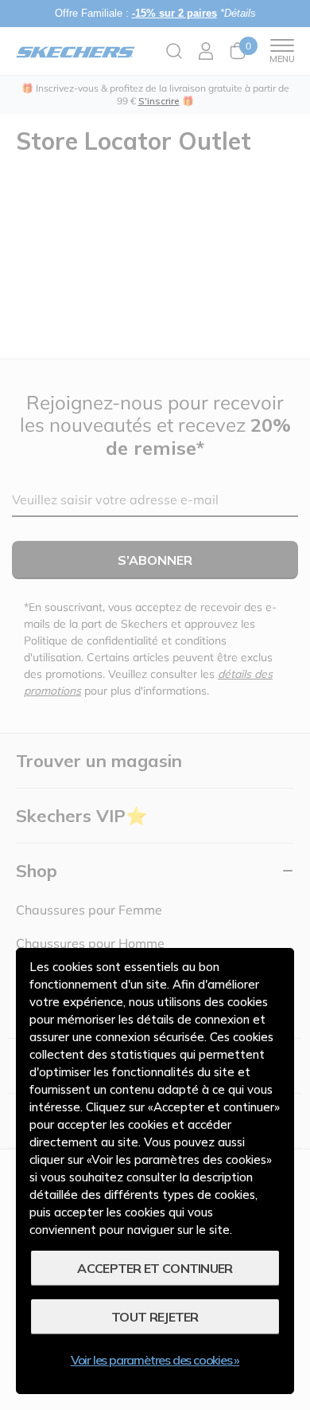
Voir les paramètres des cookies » (155, 1360)
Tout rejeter (155, 1317)
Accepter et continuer (154, 1268)
